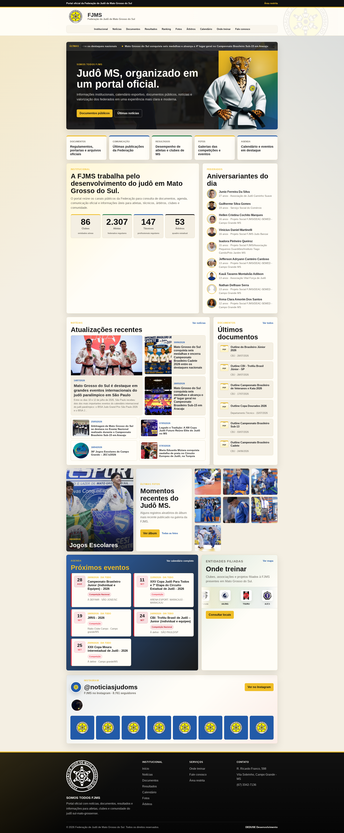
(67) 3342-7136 (246, 784)
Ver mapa (268, 561)
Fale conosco (242, 29)
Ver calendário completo (180, 561)
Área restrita (271, 3)
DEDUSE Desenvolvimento (261, 827)
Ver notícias (199, 323)
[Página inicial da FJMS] (82, 776)
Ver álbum (150, 533)
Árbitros (191, 29)
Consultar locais (220, 614)
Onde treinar (224, 29)
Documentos (133, 29)
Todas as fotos (170, 533)
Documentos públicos (95, 113)
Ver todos (268, 323)
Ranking (166, 29)
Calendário (206, 29)
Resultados (151, 29)
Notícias (117, 29)
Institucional (101, 29)
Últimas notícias (128, 113)
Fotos (179, 29)
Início (145, 768)
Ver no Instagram (259, 687)
